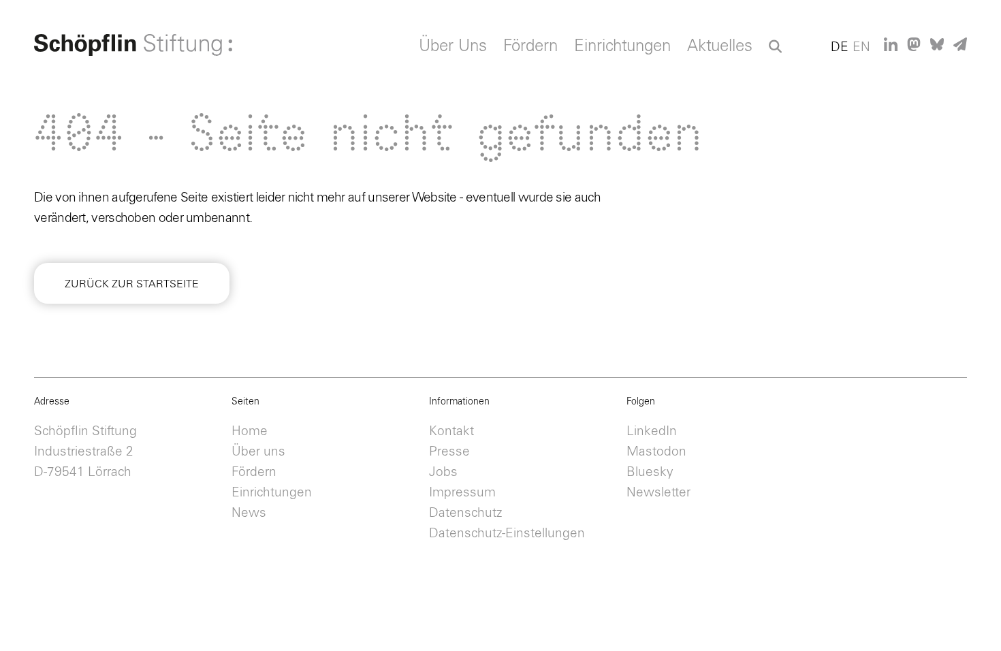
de (839, 47)
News (249, 513)
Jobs (443, 472)
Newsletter (658, 492)
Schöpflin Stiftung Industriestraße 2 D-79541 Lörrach (85, 452)
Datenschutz (465, 513)
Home (250, 431)
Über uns (258, 451)
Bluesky (649, 472)
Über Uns (453, 46)
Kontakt (451, 431)
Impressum (462, 492)
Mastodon (656, 451)
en (861, 47)
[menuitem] (453, 49)
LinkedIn (651, 431)
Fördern (530, 46)
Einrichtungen (622, 46)
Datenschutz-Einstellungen (507, 533)
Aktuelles (719, 46)
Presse (449, 451)
